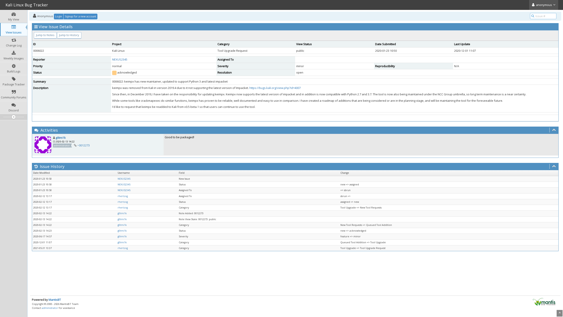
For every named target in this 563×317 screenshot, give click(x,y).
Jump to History (69, 35)
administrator (50, 308)
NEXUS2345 (119, 59)
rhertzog (123, 196)
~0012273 (83, 145)
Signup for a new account (80, 16)
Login (58, 16)
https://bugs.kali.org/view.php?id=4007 (275, 88)
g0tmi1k (61, 138)
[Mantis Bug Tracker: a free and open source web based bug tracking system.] (544, 302)
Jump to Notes (45, 35)
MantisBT (55, 300)
